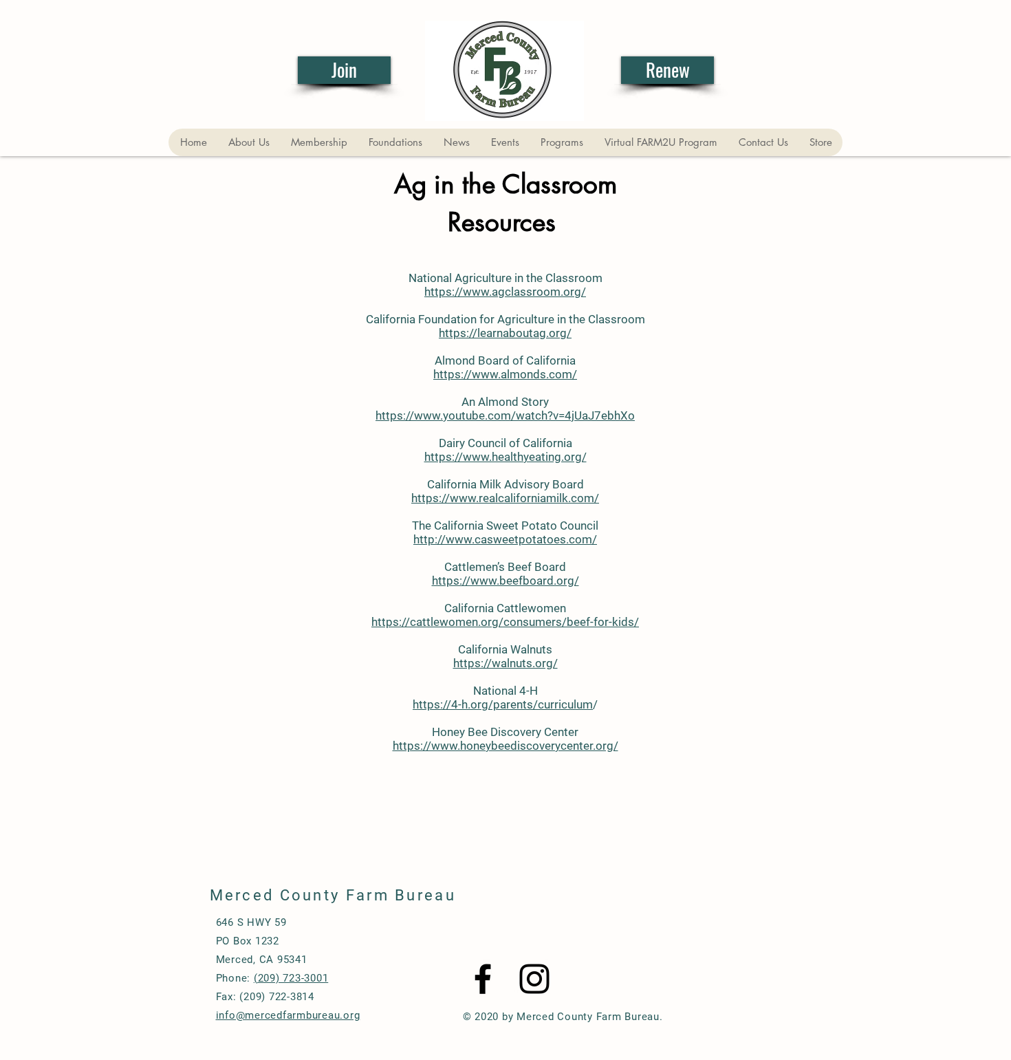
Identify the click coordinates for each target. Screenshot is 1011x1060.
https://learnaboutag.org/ (505, 333)
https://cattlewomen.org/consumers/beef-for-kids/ (505, 622)
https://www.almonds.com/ (505, 374)
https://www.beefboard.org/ (505, 580)
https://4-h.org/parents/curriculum (503, 704)
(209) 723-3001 (291, 978)
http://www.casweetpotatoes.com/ (505, 539)
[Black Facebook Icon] (483, 979)
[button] (248, 142)
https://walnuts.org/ (505, 663)
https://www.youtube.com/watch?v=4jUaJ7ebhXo (505, 415)
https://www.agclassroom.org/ (505, 292)
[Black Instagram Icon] (534, 979)
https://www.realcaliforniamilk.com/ (505, 498)
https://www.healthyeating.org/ (505, 457)
